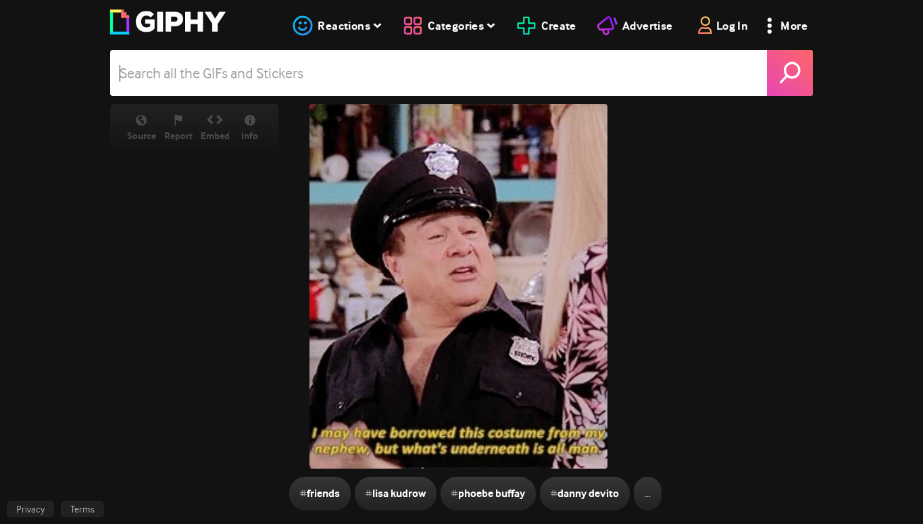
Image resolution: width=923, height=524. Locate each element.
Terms (82, 509)
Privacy (30, 509)
